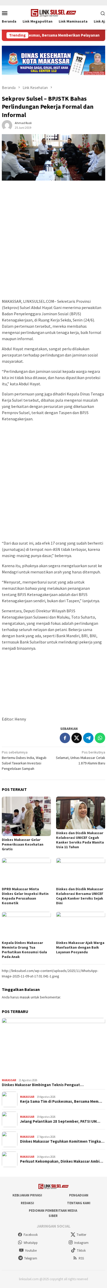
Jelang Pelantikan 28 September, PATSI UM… (60, 1121)
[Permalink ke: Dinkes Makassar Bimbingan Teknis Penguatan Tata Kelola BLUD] (53, 1047)
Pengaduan (78, 1195)
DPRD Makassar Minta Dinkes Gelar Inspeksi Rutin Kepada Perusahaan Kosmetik (25, 896)
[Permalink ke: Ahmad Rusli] (7, 124)
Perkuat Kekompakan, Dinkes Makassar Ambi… (61, 1161)
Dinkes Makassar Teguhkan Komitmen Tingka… (62, 1141)
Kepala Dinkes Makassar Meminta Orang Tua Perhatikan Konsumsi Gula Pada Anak (24, 949)
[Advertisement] (53, 242)
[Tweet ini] (76, 738)
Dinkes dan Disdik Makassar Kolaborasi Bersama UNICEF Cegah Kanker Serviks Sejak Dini (79, 896)
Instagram (81, 1243)
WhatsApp (31, 1243)
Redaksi (27, 1203)
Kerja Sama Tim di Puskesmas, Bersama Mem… (61, 1101)
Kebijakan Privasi (27, 1195)
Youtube (31, 1250)
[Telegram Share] (88, 738)
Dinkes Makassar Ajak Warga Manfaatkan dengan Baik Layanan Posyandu (80, 947)
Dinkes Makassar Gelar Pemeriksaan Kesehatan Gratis (22, 844)
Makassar (9, 1080)
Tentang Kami (78, 1203)
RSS (81, 1258)
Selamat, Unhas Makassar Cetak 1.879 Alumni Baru (80, 757)
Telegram (30, 1258)
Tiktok (81, 1250)
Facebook (31, 1234)
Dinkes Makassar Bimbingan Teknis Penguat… (43, 1085)
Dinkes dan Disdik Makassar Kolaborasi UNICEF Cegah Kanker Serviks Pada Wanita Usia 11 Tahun (80, 840)
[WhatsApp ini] (100, 738)
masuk (25, 997)
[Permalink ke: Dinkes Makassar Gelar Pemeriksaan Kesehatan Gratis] (26, 816)
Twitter (81, 1234)
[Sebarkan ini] (65, 738)
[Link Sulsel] (53, 12)
